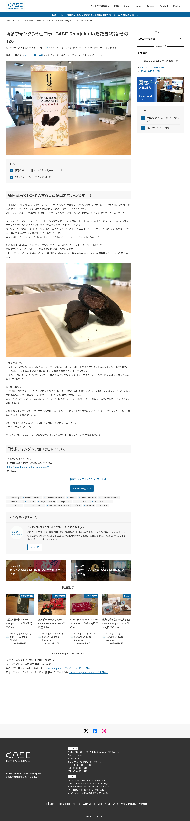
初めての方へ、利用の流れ (152, 67)
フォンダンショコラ (35, 505)
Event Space (89, 803)
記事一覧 (35, 547)
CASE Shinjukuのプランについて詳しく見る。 (68, 668)
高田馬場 (103, 505)
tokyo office (65, 501)
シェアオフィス (15, 505)
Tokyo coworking (47, 501)
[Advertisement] (68, 697)
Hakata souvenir (88, 497)
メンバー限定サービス (150, 71)
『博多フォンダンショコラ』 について (33, 177)
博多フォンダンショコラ (59, 505)
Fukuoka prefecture (55, 497)
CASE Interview (128, 803)
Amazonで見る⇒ (82, 488)
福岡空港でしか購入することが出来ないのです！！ (41, 170)
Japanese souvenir (109, 497)
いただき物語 (110, 47)
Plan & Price (64, 803)
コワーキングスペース (102, 501)
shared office (15, 501)
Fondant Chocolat (32, 497)
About (52, 803)
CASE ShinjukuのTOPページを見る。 (88, 672)
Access (76, 803)
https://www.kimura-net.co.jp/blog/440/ (28, 467)
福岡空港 (90, 505)
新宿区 (77, 505)
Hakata (72, 497)
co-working (14, 497)
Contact (143, 803)
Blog (100, 803)
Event (116, 803)
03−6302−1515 (80, 767)
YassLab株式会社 (34, 55)
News (107, 803)
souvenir (30, 501)
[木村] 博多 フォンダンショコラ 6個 (88, 479)
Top (45, 803)
